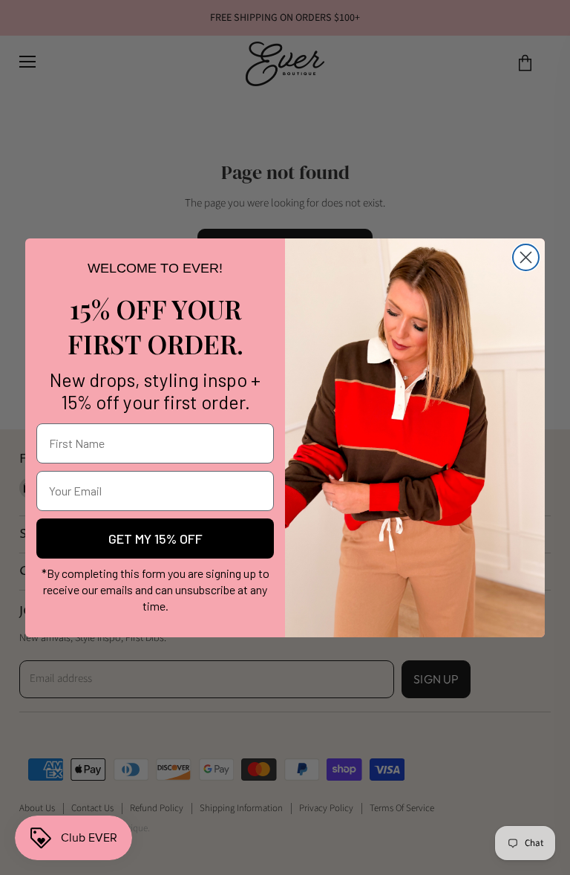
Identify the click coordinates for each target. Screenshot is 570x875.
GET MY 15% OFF (155, 538)
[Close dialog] (526, 257)
